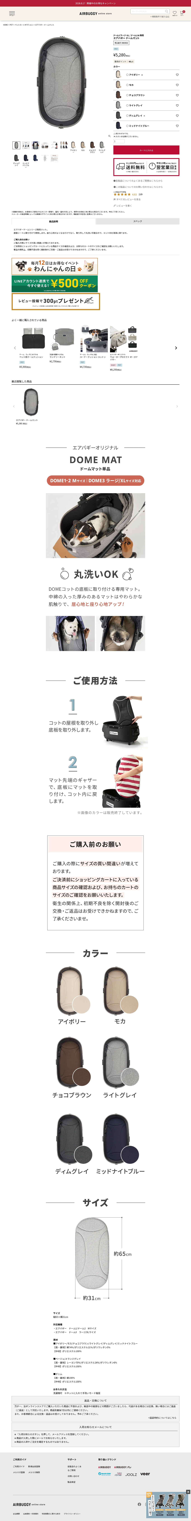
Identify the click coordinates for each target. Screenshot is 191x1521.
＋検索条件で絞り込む (160, 16)
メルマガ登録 (19, 1472)
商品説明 (53, 221)
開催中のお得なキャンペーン (95, 3)
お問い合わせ (73, 1476)
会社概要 (16, 1513)
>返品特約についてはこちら (162, 1417)
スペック (137, 221)
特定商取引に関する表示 (51, 1513)
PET (11, 25)
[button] (15, 348)
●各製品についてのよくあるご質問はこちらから (138, 180)
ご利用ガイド (19, 1466)
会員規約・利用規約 (30, 1513)
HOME (5, 25)
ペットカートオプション (24, 25)
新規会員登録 (34, 1466)
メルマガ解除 (34, 1472)
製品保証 (71, 1482)
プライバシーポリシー (72, 1513)
